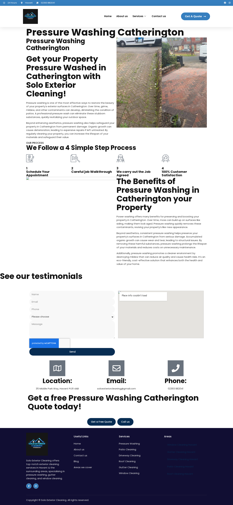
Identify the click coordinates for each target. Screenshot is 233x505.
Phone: (176, 380)
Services (138, 16)
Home (108, 16)
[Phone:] (176, 368)
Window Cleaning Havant (182, 444)
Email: (116, 380)
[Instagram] (230, 3)
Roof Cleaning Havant (180, 473)
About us (122, 16)
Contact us (159, 16)
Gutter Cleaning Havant (181, 452)
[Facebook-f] (29, 486)
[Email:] (116, 368)
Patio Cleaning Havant (180, 466)
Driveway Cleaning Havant (182, 459)
